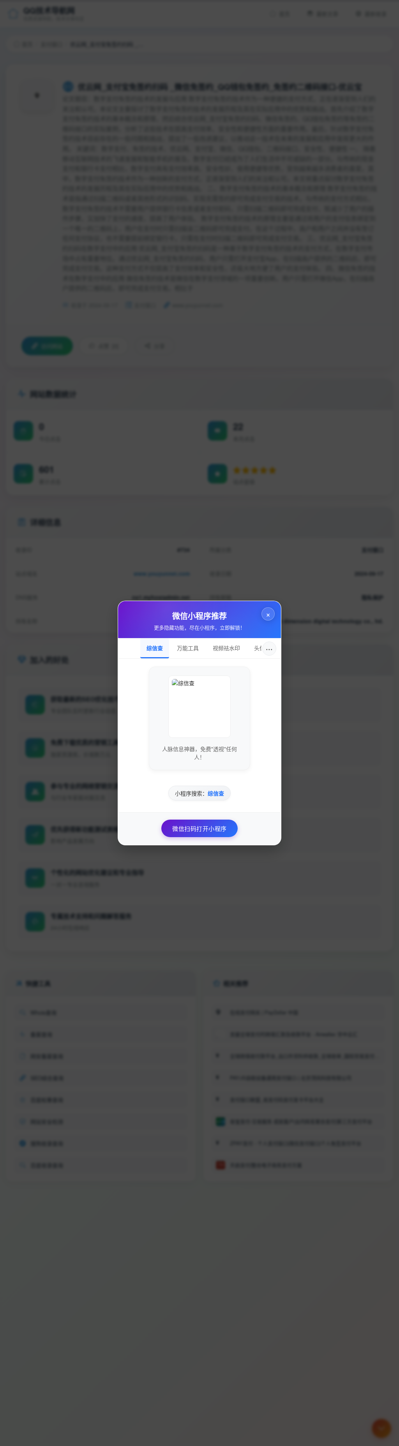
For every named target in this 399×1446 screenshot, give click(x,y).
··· (269, 648)
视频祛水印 (226, 648)
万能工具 (188, 648)
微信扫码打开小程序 (199, 828)
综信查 (155, 648)
